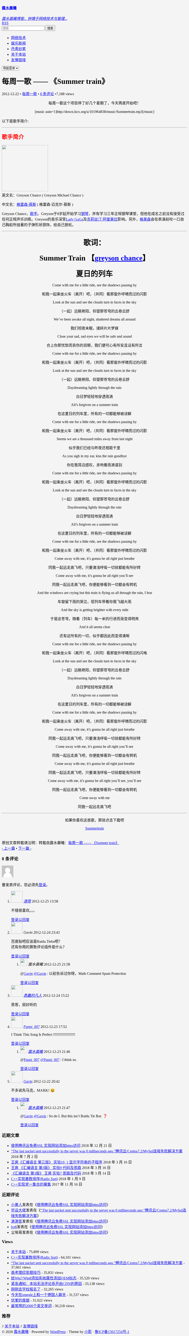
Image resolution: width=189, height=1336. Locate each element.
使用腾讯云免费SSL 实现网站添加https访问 (45, 1146)
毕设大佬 (18, 1210)
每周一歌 (29, 94)
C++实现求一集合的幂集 (31, 1184)
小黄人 (16, 1205)
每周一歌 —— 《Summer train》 (93, 843)
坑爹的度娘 (20, 1300)
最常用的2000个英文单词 (31, 1306)
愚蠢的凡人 (33, 995)
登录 (42, 885)
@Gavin (40, 973)
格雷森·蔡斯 (26, 204)
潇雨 (27, 901)
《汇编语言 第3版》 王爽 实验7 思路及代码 (46, 1173)
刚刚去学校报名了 (26, 1289)
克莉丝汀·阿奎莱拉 (102, 219)
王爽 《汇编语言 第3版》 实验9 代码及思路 (46, 1168)
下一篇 (24, 848)
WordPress (58, 1332)
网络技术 (18, 38)
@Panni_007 (49, 1060)
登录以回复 (20, 920)
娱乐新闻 (18, 43)
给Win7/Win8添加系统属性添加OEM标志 (44, 1278)
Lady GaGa (74, 219)
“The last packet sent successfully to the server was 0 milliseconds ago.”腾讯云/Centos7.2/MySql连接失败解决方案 (97, 1151)
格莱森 (145, 219)
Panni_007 (32, 1027)
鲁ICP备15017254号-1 (112, 1332)
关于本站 (18, 54)
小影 (88, 1332)
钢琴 (85, 214)
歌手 (33, 214)
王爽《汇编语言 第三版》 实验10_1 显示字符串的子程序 (56, 1162)
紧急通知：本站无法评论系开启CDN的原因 (46, 1284)
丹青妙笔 (18, 49)
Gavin (28, 973)
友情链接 (18, 60)
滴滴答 (16, 1221)
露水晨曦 (35, 1052)
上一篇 (8, 848)
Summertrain (94, 828)
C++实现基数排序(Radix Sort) (34, 1179)
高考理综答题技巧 (26, 1273)
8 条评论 (47, 94)
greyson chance (118, 258)
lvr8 (14, 1227)
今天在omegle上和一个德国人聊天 (38, 1295)
